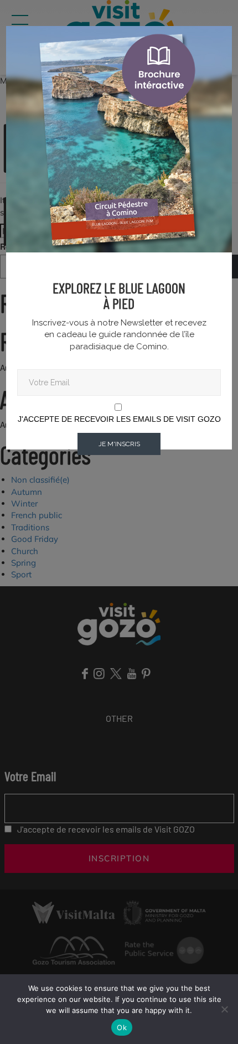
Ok (122, 1027)
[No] (224, 1009)
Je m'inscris (119, 444)
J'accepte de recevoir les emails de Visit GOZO (119, 419)
